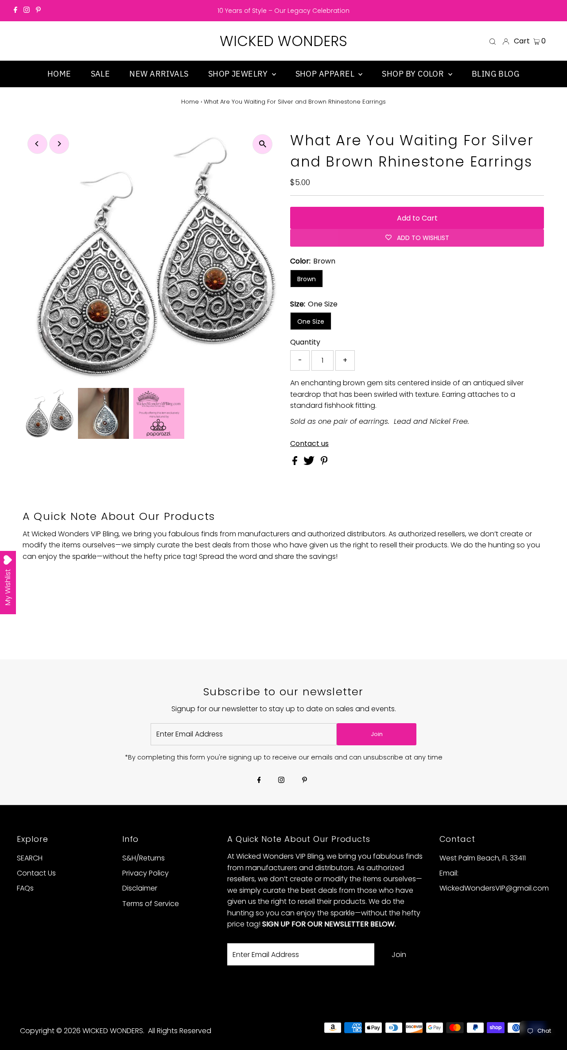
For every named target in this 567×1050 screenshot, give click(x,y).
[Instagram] (26, 10)
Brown (306, 279)
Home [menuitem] (59, 74)
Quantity (305, 342)
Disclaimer (139, 888)
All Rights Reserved (179, 1031)
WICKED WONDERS (283, 41)
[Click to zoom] (262, 144)
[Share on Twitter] (309, 462)
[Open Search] (492, 41)
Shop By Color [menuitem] (414, 74)
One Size (310, 321)
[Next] (59, 144)
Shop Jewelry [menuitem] (239, 74)
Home (190, 101)
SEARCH (30, 858)
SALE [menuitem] (100, 74)
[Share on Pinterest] (324, 462)
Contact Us (36, 873)
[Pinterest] (38, 10)
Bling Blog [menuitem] (496, 74)
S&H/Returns (143, 858)
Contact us (309, 443)
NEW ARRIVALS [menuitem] (158, 74)
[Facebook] (15, 10)
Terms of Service (150, 904)
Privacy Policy (145, 873)
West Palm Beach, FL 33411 (482, 858)
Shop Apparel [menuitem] (326, 74)
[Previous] (37, 144)
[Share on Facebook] (295, 462)
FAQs (25, 888)
